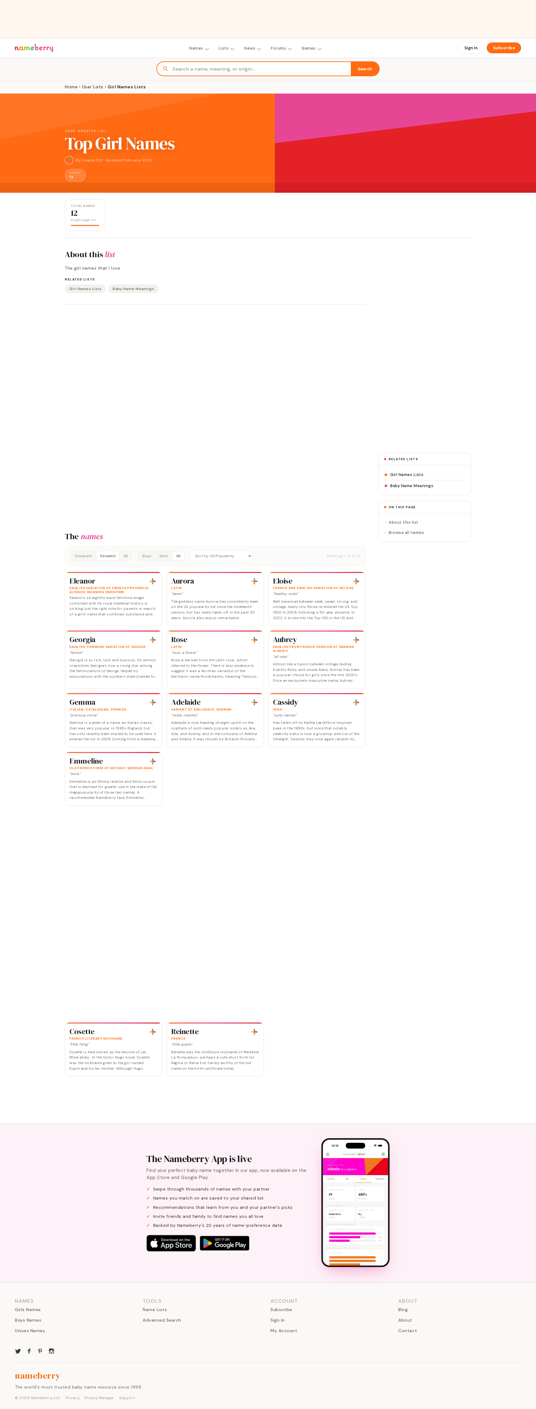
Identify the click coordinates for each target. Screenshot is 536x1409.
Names (196, 48)
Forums (278, 48)
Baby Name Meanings (133, 288)
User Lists (92, 87)
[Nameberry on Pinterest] (40, 1350)
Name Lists (155, 1309)
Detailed (107, 555)
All (125, 555)
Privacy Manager (99, 1397)
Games (309, 48)
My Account (283, 1330)
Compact (83, 555)
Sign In (471, 48)
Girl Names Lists (85, 288)
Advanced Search (162, 1320)
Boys (146, 555)
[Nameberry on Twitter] (18, 1350)
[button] (215, 556)
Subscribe (504, 48)
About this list (403, 522)
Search (365, 69)
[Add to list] (153, 581)
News (249, 48)
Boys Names (28, 1320)
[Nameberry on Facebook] (29, 1350)
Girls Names (28, 1309)
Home (71, 87)
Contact (407, 1330)
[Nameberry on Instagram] (51, 1350)
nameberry (38, 1375)
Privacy (73, 1397)
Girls (163, 555)
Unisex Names (30, 1330)
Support (127, 1397)
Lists (224, 48)
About (405, 1320)
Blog (403, 1309)
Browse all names (406, 532)
